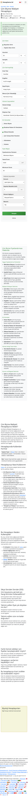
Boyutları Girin (8, 44)
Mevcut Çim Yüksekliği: (9, 93)
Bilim (8, 6)
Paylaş (23, 18)
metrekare (23, 495)
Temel (12, 452)
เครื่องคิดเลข (3, 793)
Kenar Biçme (7, 123)
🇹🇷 (20, 2)
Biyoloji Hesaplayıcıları (6, 766)
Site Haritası (3, 774)
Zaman (5, 559)
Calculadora (14, 780)
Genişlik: (5, 59)
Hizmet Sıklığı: (6, 105)
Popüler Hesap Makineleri (19, 772)
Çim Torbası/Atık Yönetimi (12, 136)
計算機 (11, 793)
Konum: (6, 179)
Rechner (2, 791)
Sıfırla (14, 218)
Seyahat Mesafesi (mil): (10, 186)
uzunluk (12, 474)
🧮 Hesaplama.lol (6, 2)
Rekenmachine (12, 791)
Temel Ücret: (6, 159)
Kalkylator (3, 789)
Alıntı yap (5, 18)
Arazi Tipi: (5, 71)
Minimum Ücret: (7, 167)
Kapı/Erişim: (6, 86)
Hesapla (14, 213)
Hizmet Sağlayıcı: (9, 194)
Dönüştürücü (12, 774)
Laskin (10, 789)
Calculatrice (12, 786)
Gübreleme (7, 140)
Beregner (23, 779)
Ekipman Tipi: (6, 112)
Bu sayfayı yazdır (7, 16)
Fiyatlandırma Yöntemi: (9, 152)
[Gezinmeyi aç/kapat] (25, 2)
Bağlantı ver (14, 18)
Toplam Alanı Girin (9, 48)
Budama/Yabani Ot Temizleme (13, 127)
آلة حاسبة (21, 791)
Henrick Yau (9, 14)
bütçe (21, 547)
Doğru (3, 467)
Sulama (6, 144)
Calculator (14, 782)
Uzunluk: (5, 52)
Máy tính (17, 789)
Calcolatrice (4, 780)
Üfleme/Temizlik (9, 132)
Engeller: (5, 78)
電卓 (26, 793)
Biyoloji (12, 6)
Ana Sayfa (3, 6)
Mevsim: (6, 201)
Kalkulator (21, 786)
